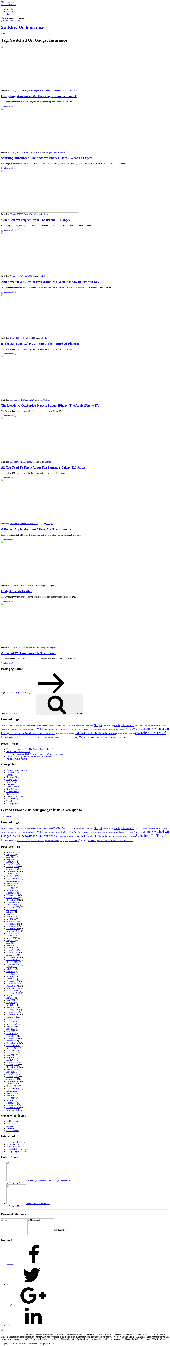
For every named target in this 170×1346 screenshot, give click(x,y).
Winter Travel (128, 738)
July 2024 (10, 912)
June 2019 (10, 1055)
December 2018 (13, 1067)
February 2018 (12, 1076)
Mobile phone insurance (48, 729)
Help (8, 14)
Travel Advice (92, 738)
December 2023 (13, 928)
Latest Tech (13, 729)
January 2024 (12, 926)
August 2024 (11, 909)
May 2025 (10, 888)
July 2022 (10, 969)
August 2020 (11, 1024)
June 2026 (10, 857)
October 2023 (12, 933)
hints (153, 725)
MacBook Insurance (14, 1147)
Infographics (11, 779)
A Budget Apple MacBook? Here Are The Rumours (36, 529)
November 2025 (13, 874)
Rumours (10, 794)
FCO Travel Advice (87, 725)
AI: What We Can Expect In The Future (28, 653)
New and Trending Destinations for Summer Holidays (29, 756)
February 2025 (12, 895)
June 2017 (10, 1096)
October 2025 (12, 876)
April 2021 (11, 1005)
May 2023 (10, 945)
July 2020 (10, 1026)
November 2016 (13, 1110)
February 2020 (12, 1038)
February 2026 (12, 866)
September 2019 (13, 1050)
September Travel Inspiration (104, 729)
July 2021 (10, 998)
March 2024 (11, 921)
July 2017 (10, 1093)
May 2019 (10, 1057)
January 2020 (12, 1041)
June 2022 (10, 971)
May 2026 (10, 859)
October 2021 (12, 991)
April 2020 (11, 1033)
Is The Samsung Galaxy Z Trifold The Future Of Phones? (40, 343)
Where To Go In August (16, 759)
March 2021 (11, 1007)
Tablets (9, 1123)
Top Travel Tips (74, 738)
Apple (3, 725)
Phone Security (12, 791)
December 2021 (13, 986)
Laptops (9, 1126)
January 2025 (12, 897)
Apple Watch (26, 725)
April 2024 (11, 919)
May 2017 (10, 1098)
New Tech (73, 729)
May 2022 (10, 974)
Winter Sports (119, 738)
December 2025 (13, 871)
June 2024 (10, 914)
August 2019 (11, 1053)
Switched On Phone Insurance (125, 733)
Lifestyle (10, 784)
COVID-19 (57, 725)
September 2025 (13, 878)
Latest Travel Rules (24, 729)
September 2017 (13, 1088)
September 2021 (13, 993)
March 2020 (11, 1036)
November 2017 (13, 1084)
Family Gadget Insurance (16, 1151)
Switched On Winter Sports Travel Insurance (30, 738)
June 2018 (10, 1072)
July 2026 (10, 854)
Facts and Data (12, 772)
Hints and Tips (12, 777)
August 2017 (11, 1091)
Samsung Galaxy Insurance (17, 1142)
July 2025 (10, 883)
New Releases (71, 90)
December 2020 (13, 1014)
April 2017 (11, 1100)
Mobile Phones (58, 90)
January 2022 (12, 983)
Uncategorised (12, 803)
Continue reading (8, 106)
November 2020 (13, 1017)
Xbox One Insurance (15, 1144)
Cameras (10, 1128)
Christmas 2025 (47, 725)
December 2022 (13, 957)
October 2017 (12, 1086)
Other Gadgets (12, 1131)
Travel (83, 737)
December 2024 (13, 900)
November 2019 (13, 1045)
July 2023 (10, 940)
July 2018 (10, 1069)
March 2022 (11, 979)
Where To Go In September (18, 751)
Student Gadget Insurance (17, 1149)
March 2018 (11, 1074)
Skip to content (7, 2)
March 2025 (11, 893)
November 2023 (13, 931)
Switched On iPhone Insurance (65, 733)
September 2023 (13, 936)
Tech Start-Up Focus (15, 799)
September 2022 (13, 964)
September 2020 (13, 1022)
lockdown (33, 729)
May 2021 (10, 1002)
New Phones (65, 729)
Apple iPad (18, 725)
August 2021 (11, 995)
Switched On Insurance (22, 27)
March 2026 (11, 864)
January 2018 (12, 1079)
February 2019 (12, 1064)
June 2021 (10, 1000)
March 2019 (11, 1062)
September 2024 (13, 907)
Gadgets (35, 90)
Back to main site (8, 4)
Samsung (91, 729)
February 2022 (12, 981)
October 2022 (12, 962)
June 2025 (10, 886)
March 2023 (11, 950)
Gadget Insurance (124, 725)
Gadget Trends (147, 725)
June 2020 (10, 1029)
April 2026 (11, 862)
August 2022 (11, 967)
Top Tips (65, 738)
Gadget (98, 725)
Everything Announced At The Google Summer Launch (39, 96)
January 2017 (12, 1105)
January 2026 (12, 869)
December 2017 (13, 1081)
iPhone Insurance (161, 725)
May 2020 (10, 1031)
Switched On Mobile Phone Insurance (95, 733)
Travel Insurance (106, 737)
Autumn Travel (36, 725)
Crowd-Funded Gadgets (16, 770)
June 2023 (10, 943)
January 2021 (12, 1012)
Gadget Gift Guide (108, 725)
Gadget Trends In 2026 (16, 591)
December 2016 (13, 1107)
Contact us (10, 11)
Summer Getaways (119, 729)
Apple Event (9, 725)
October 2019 (12, 1048)
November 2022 (13, 959)
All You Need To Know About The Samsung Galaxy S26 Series (43, 467)
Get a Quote (6, 816)
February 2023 (12, 952)
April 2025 (11, 890)
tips (61, 738)
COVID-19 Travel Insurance (72, 725)
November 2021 (13, 988)
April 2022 (11, 976)
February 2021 (12, 1010)
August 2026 (11, 852)
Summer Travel (132, 729)
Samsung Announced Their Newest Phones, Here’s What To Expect (46, 158)
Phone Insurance (83, 729)
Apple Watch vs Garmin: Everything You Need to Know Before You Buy (50, 281)
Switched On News (14, 796)
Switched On (145, 729)
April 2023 (11, 948)
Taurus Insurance (52, 738)
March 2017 (11, 1103)
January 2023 (12, 955)
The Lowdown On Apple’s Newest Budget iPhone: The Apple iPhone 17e (50, 405)
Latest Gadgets (5, 729)
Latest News (45, 90)
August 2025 (11, 881)
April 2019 (11, 1060)
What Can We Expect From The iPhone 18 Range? (35, 220)
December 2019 (13, 1043)
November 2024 (13, 902)
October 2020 (12, 1019)
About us (10, 9)
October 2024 (12, 905)
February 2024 (12, 924)
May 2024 (10, 917)
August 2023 (11, 938)
